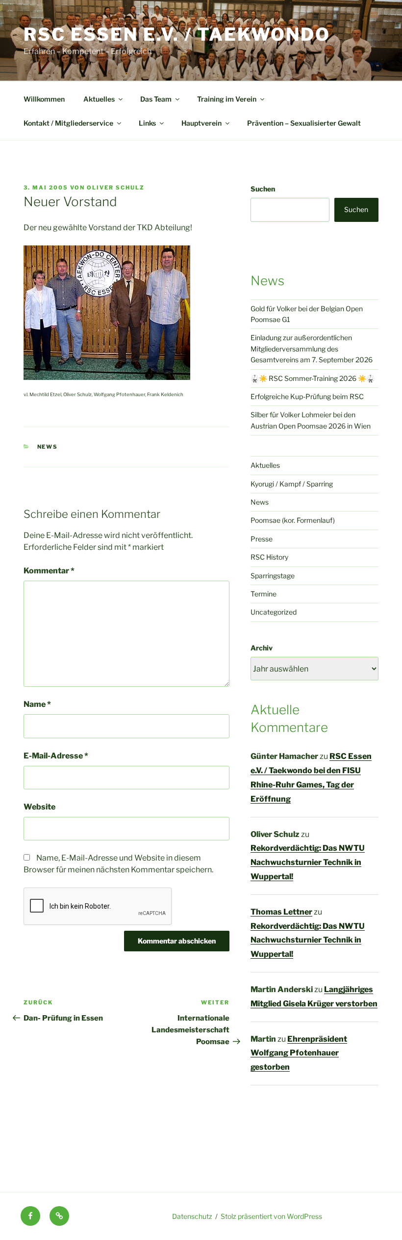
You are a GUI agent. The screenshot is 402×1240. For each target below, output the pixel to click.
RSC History (269, 557)
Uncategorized (274, 612)
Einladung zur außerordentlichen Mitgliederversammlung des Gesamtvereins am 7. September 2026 (312, 348)
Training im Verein (226, 99)
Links (147, 123)
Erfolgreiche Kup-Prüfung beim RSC (307, 396)
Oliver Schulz (116, 187)
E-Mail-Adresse (56, 755)
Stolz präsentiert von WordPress (271, 1216)
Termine (263, 594)
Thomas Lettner (281, 912)
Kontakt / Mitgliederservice (68, 123)
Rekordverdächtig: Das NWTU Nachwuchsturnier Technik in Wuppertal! (308, 862)
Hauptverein (201, 123)
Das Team (156, 99)
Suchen (263, 189)
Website (39, 806)
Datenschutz (192, 1216)
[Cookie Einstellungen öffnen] (21, 1227)
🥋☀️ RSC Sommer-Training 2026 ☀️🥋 (313, 378)
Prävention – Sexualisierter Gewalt (304, 123)
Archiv (262, 648)
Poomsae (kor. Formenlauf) (293, 520)
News (47, 446)
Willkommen (44, 99)
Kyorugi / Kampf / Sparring (292, 484)
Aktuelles (99, 99)
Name (37, 704)
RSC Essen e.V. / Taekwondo (177, 34)
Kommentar (49, 570)
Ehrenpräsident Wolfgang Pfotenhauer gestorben (299, 1053)
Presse (262, 539)
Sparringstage (273, 575)
